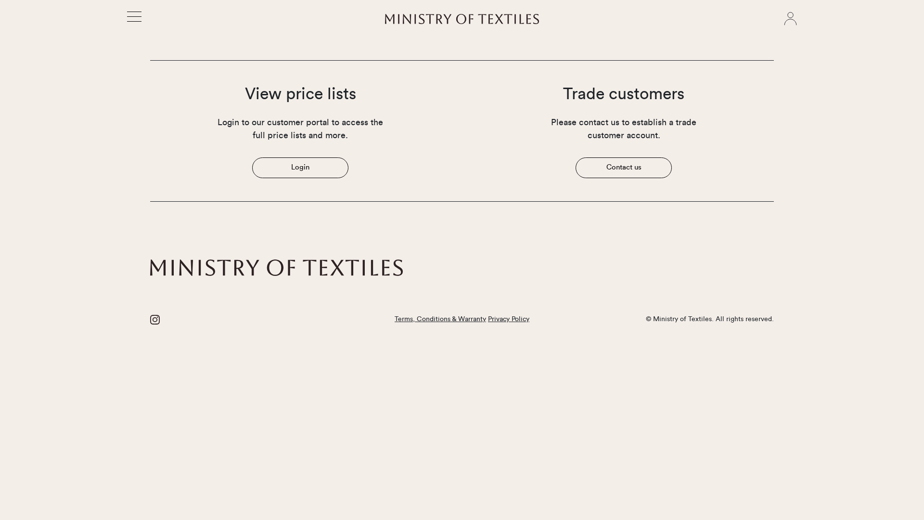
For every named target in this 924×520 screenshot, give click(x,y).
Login (300, 167)
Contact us (624, 167)
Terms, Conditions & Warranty (440, 319)
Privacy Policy (508, 319)
